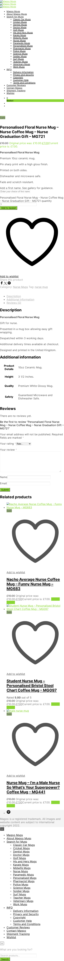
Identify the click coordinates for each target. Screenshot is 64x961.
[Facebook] (2, 283)
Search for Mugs (15, 16)
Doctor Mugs (19, 27)
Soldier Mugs (20, 56)
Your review (8, 449)
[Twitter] (6, 283)
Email (3, 483)
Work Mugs (19, 66)
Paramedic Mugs (21, 43)
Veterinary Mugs (21, 64)
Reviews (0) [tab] (14, 302)
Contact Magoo (14, 88)
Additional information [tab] (20, 299)
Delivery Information (23, 72)
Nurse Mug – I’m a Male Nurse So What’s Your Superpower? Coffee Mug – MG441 (33, 787)
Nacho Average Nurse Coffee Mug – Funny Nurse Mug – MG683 (33, 584)
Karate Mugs (19, 35)
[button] (7, 98)
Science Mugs (20, 53)
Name (3, 477)
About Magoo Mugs (17, 14)
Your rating (8, 443)
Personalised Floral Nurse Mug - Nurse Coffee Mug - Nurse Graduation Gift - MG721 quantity (31, 199)
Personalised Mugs (23, 45)
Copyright (18, 77)
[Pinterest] (9, 283)
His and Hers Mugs (23, 32)
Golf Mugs (18, 30)
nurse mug (41, 287)
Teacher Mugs (20, 61)
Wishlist (10, 93)
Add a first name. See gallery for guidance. (26, 188)
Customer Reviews (16, 85)
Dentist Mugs (20, 24)
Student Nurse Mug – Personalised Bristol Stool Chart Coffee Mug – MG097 (32, 686)
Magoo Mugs (13, 11)
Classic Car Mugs (22, 19)
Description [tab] (14, 296)
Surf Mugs (18, 59)
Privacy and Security (23, 74)
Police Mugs (19, 51)
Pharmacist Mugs (22, 48)
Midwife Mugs (20, 37)
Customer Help (21, 80)
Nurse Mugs (19, 40)
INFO (9, 69)
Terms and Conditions (24, 82)
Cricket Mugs (20, 22)
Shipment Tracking (16, 90)
